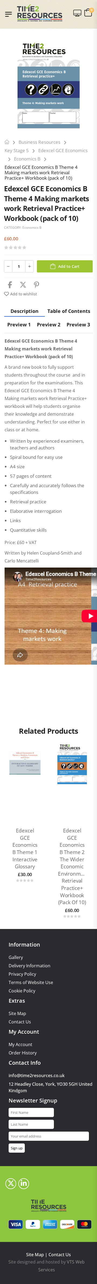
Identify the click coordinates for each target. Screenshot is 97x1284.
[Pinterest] (36, 285)
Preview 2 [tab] (48, 324)
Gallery (16, 957)
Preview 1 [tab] (19, 324)
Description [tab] (25, 311)
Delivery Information (29, 965)
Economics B (27, 159)
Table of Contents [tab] (68, 311)
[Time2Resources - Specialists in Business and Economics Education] (39, 13)
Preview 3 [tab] (78, 324)
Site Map (17, 1013)
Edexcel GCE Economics (63, 150)
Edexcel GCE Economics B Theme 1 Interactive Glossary (24, 848)
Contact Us (20, 1022)
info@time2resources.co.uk (37, 1075)
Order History (23, 1053)
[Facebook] (10, 285)
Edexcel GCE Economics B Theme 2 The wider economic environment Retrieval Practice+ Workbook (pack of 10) (73, 866)
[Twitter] (23, 285)
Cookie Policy (22, 990)
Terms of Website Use (31, 982)
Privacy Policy (22, 974)
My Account (20, 1044)
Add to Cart (68, 266)
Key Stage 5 (17, 150)
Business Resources (39, 142)
